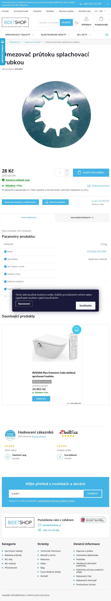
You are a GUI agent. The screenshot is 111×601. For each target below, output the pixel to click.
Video (43, 563)
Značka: (100, 201)
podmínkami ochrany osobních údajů (56, 500)
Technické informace (50, 551)
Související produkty (81, 217)
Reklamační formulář (86, 580)
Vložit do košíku (93, 172)
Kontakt (5, 11)
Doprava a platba (66, 11)
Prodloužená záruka (86, 584)
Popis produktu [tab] (28, 217)
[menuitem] (20, 34)
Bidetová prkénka (13, 555)
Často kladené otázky (50, 572)
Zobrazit (41, 398)
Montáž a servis (85, 11)
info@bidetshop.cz (51, 525)
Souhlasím (85, 305)
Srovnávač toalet (21, 11)
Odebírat (92, 493)
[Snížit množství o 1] (67, 175)
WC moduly (10, 563)
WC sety (8, 559)
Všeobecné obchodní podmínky (86, 564)
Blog (42, 568)
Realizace (50, 11)
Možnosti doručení (100, 185)
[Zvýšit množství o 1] (67, 171)
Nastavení (24, 303)
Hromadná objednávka (87, 555)
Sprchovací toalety (13, 551)
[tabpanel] (55, 364)
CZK (100, 11)
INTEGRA (91, 251)
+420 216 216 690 (92, 3)
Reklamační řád (83, 576)
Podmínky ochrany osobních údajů (89, 571)
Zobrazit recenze (39, 436)
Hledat (66, 22)
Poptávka (37, 11)
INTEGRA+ (102, 251)
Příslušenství (11, 568)
